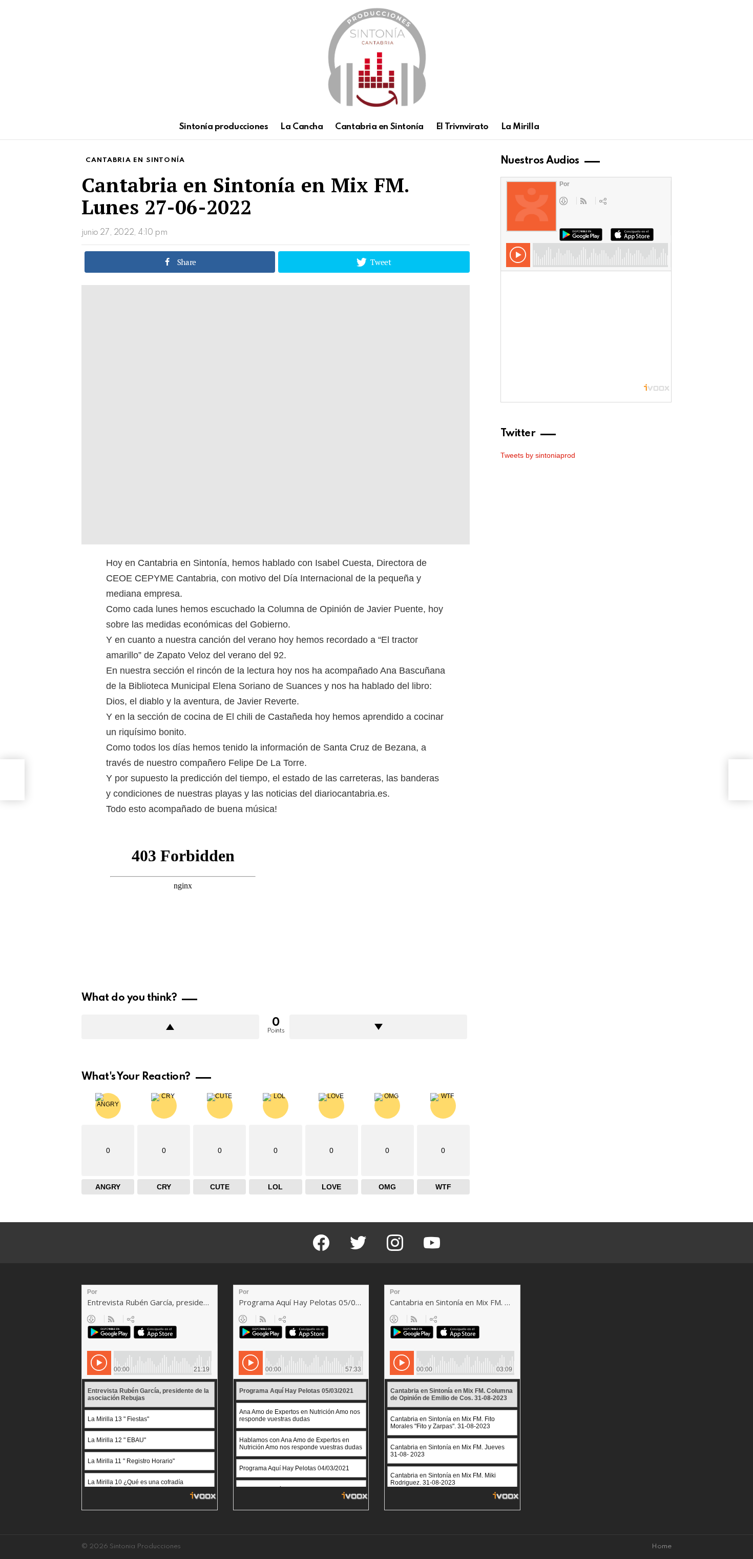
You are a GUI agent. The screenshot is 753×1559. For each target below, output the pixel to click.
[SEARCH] (665, 127)
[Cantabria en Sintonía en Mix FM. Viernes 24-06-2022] (12, 779)
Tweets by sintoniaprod (537, 455)
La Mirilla (520, 127)
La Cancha (301, 127)
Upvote (170, 1027)
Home (662, 1546)
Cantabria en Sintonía (379, 127)
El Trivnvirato (462, 127)
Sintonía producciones (223, 127)
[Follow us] (648, 127)
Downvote (378, 1027)
